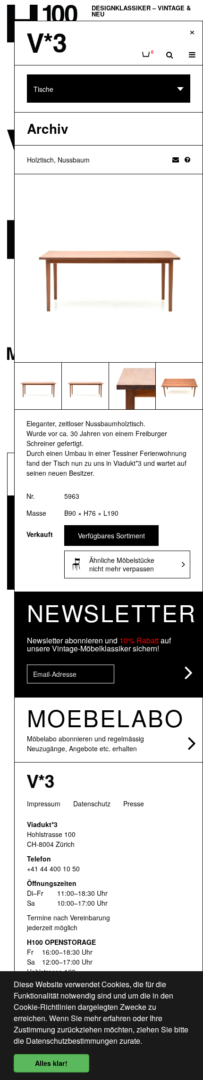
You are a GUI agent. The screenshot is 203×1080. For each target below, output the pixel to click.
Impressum (43, 803)
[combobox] (108, 88)
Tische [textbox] (43, 89)
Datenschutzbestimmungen (72, 1040)
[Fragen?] (187, 159)
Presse (133, 803)
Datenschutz (91, 803)
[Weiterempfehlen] (175, 159)
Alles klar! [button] (51, 1063)
